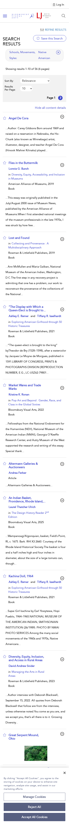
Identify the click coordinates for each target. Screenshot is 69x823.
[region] (34, 795)
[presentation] (36, 753)
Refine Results (55, 29)
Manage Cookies (34, 797)
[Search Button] (63, 16)
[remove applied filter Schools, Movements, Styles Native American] (58, 52)
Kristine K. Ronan (19, 394)
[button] (4, 118)
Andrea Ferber (17, 472)
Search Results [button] (11, 41)
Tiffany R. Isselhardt (49, 316)
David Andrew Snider (22, 666)
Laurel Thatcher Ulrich (22, 507)
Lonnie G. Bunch (19, 168)
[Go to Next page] (60, 98)
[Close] (65, 773)
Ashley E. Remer (19, 316)
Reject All (34, 807)
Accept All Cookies (34, 817)
